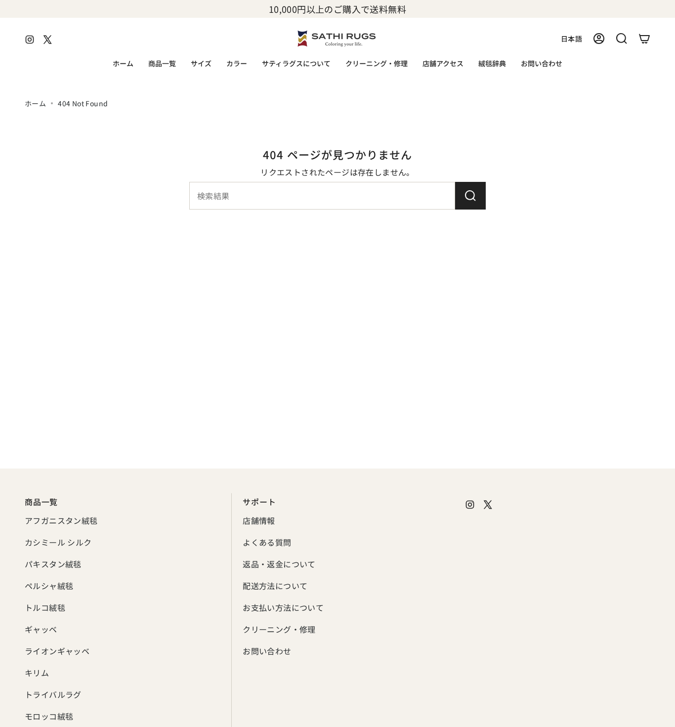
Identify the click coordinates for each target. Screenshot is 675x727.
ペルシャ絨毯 (49, 586)
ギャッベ (41, 629)
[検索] (470, 196)
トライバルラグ (53, 694)
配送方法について (275, 586)
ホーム (35, 103)
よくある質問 (267, 542)
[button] (162, 64)
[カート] (644, 38)
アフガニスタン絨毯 (61, 520)
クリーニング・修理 (279, 629)
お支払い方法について (283, 607)
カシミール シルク (58, 542)
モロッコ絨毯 (49, 716)
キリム (37, 673)
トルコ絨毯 (45, 607)
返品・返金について (279, 564)
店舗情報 (259, 520)
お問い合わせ (267, 651)
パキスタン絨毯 (53, 564)
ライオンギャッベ (57, 651)
